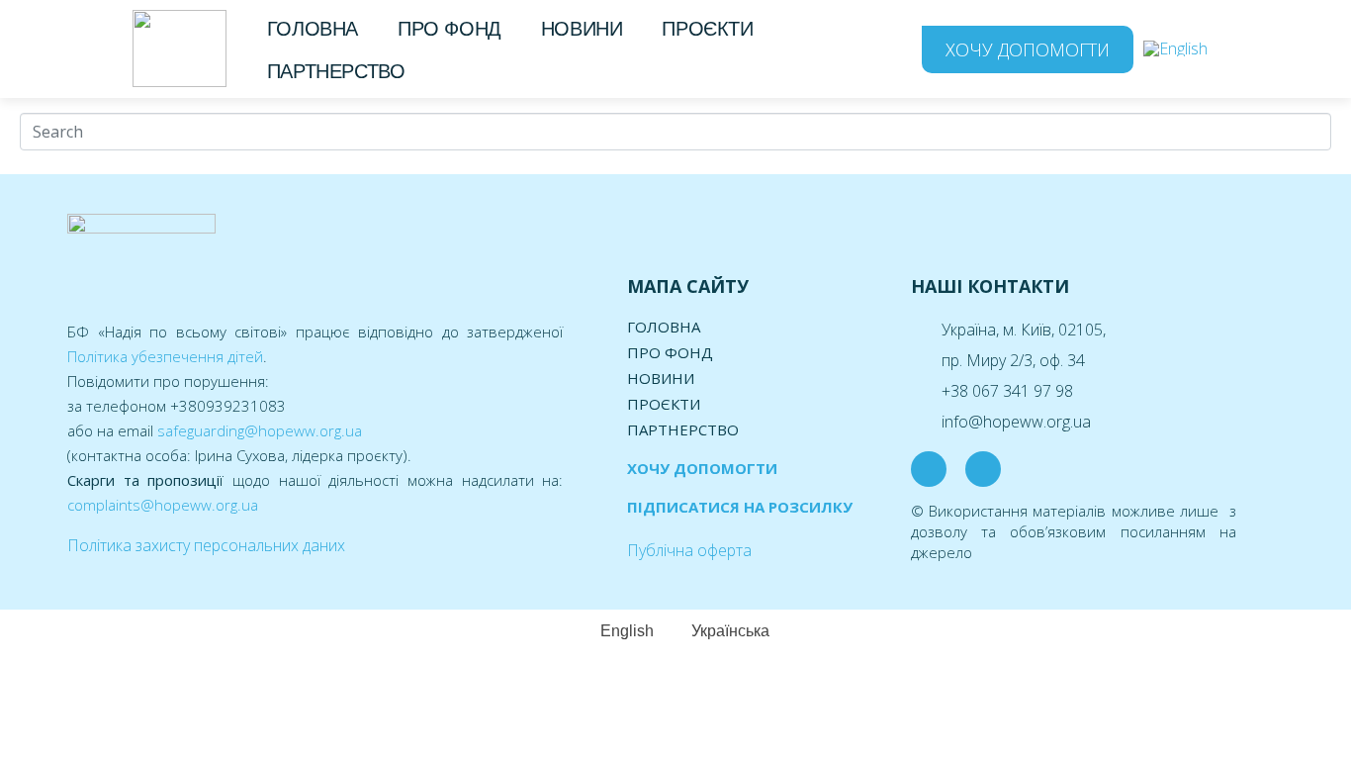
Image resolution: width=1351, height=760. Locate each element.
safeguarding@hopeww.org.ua (259, 430)
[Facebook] (928, 469)
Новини (582, 29)
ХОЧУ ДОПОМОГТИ (702, 468)
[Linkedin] (983, 469)
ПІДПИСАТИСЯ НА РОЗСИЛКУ (740, 507)
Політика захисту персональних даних (206, 545)
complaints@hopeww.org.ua (162, 505)
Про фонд (449, 29)
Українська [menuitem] (730, 630)
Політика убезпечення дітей (165, 356)
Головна (312, 29)
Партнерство (336, 71)
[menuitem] (1175, 49)
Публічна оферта (689, 550)
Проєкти (707, 29)
